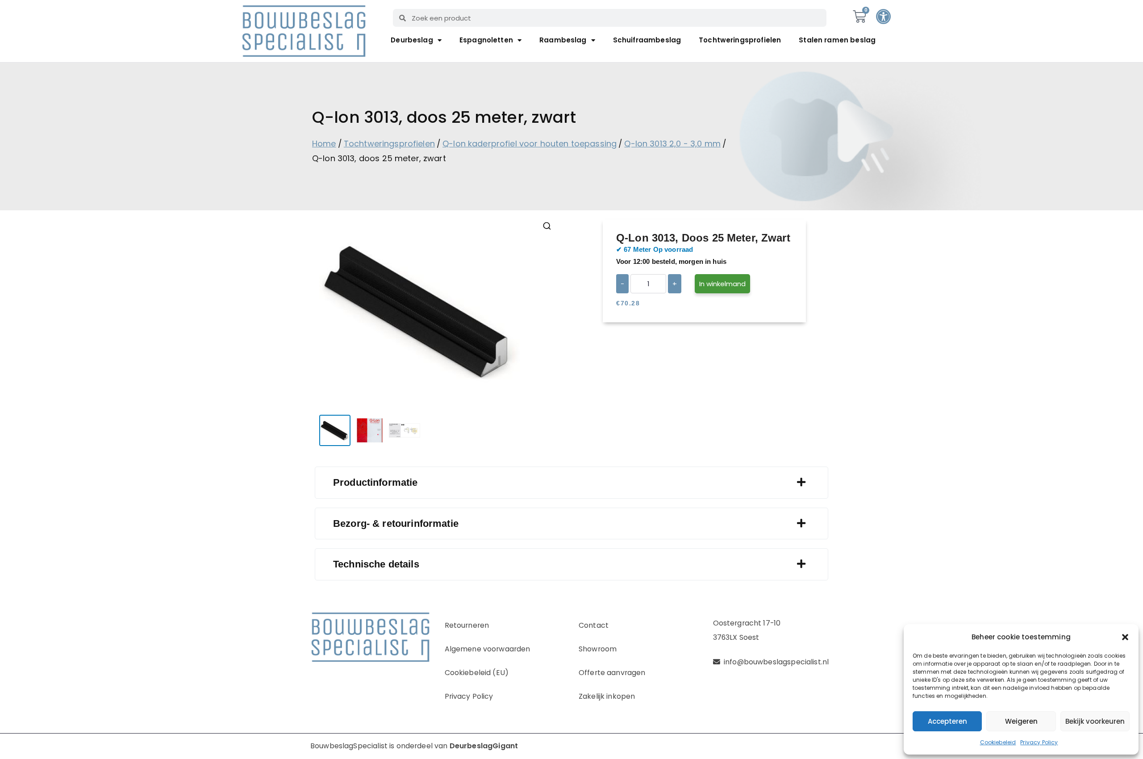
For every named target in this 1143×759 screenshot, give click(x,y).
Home (324, 143)
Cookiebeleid (998, 742)
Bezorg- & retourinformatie (396, 523)
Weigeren (1021, 721)
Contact (594, 625)
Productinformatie (375, 482)
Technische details (376, 564)
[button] (1125, 637)
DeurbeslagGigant (484, 746)
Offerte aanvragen (612, 672)
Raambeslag (563, 40)
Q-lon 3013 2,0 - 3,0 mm (672, 143)
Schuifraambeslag (647, 40)
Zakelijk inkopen (607, 696)
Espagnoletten (486, 40)
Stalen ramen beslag (837, 40)
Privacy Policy (1039, 742)
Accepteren (947, 721)
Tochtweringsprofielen (740, 40)
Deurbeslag (412, 40)
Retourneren (467, 625)
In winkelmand (722, 283)
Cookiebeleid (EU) (477, 672)
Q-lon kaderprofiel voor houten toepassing (529, 143)
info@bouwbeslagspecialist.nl (776, 662)
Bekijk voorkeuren (1095, 721)
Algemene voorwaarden (487, 649)
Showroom (598, 649)
